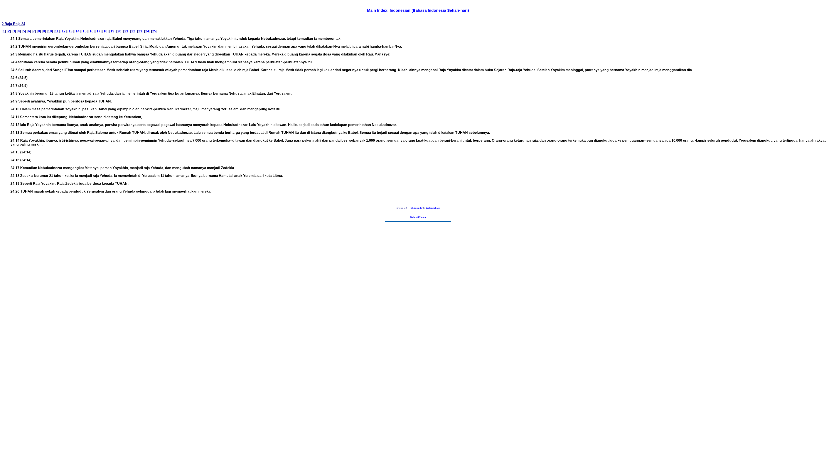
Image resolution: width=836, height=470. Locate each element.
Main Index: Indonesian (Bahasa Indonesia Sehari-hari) (418, 10)
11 (57, 31)
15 (84, 31)
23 (140, 31)
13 (70, 31)
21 (126, 31)
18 (105, 31)
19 (112, 31)
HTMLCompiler (415, 208)
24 (147, 31)
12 (64, 31)
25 (154, 31)
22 (133, 31)
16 (91, 31)
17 (98, 31)
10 (50, 31)
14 (77, 31)
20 (119, 31)
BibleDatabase (433, 208)
